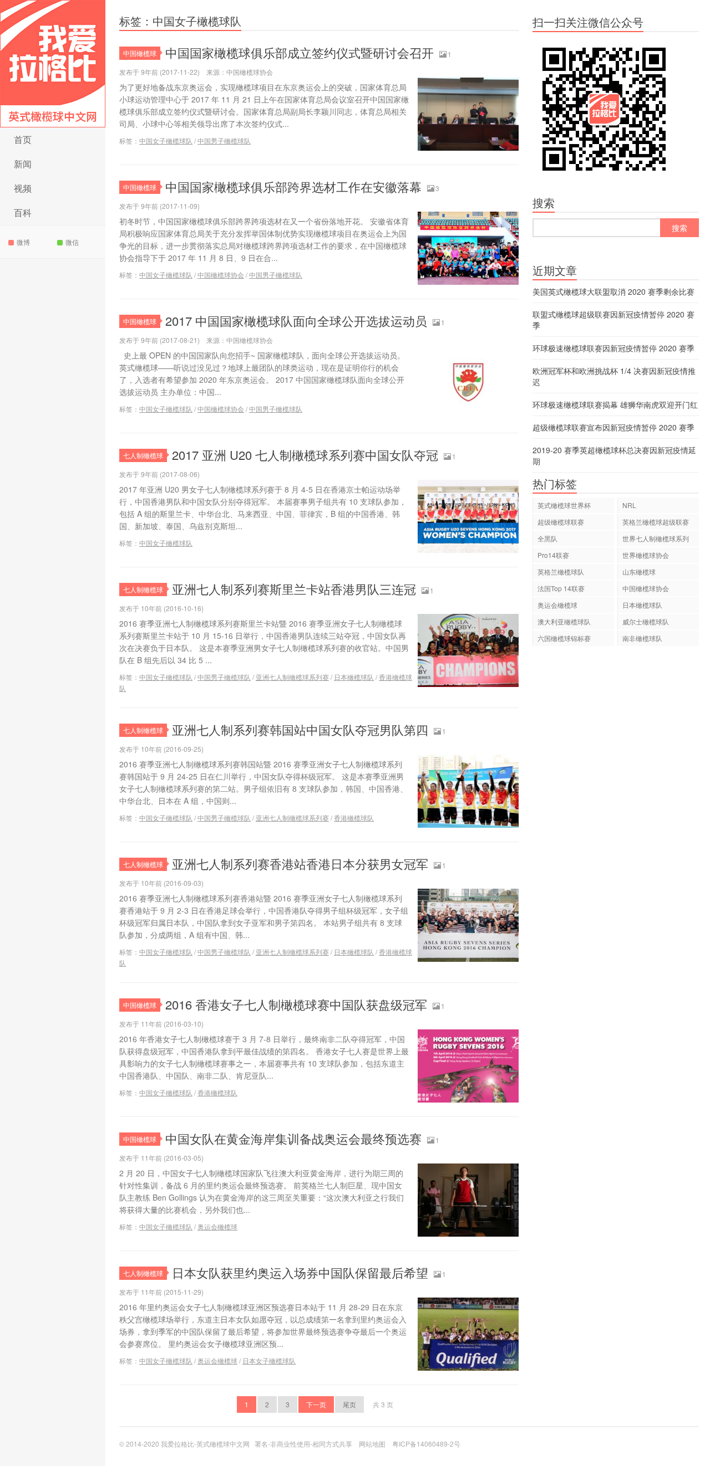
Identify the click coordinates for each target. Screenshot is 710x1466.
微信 (72, 242)
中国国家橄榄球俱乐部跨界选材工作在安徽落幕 (293, 186)
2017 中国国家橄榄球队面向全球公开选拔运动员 (296, 320)
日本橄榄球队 (354, 676)
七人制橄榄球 (143, 455)
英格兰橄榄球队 (560, 571)
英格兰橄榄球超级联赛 (655, 521)
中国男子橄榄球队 (224, 140)
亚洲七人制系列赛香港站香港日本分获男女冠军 (300, 863)
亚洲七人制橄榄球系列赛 (292, 676)
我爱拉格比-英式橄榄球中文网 (52, 63)
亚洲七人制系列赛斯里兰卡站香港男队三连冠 (294, 588)
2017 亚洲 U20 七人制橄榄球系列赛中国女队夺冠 (305, 454)
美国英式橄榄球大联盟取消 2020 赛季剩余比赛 (613, 291)
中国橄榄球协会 (220, 274)
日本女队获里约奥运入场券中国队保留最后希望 (300, 1272)
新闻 (23, 163)
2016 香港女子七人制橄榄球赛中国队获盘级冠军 (296, 1004)
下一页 (316, 1404)
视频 (23, 188)
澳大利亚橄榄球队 (564, 621)
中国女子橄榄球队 (165, 140)
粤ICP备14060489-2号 (426, 1443)
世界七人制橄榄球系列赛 (655, 540)
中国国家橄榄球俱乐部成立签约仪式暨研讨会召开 (299, 52)
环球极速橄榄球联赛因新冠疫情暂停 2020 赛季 (613, 347)
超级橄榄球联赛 (560, 521)
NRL (629, 505)
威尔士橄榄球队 (645, 621)
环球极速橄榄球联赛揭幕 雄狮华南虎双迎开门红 (615, 404)
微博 (23, 242)
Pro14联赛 (553, 555)
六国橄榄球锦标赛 (564, 638)
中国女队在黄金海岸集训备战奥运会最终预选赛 (293, 1138)
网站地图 (372, 1443)
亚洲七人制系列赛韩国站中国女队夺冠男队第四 (300, 729)
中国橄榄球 (139, 53)
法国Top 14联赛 (561, 588)
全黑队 (547, 538)
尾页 (349, 1404)
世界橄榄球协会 (645, 555)
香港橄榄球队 (354, 817)
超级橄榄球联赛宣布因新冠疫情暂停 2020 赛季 (613, 427)
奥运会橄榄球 (217, 1226)
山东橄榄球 (639, 571)
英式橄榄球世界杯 (564, 505)
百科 (23, 212)
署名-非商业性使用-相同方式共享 (303, 1443)
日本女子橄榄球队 (269, 1360)
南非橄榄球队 (642, 638)
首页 (23, 139)
